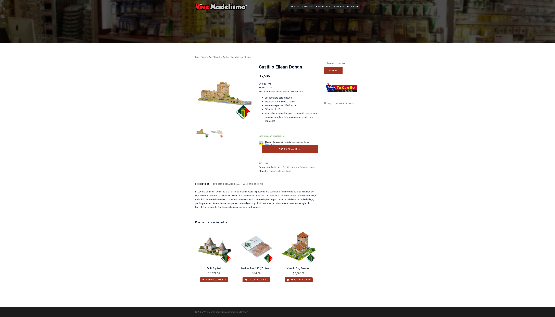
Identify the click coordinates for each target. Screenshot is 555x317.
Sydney (244, 312)
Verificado (287, 171)
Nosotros (308, 6)
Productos (323, 6)
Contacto (354, 6)
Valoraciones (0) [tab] (253, 184)
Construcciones (308, 167)
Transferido (275, 171)
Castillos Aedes (221, 57)
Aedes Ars (207, 57)
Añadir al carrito (289, 149)
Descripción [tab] (202, 184)
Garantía (340, 6)
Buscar (333, 70)
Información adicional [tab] (226, 184)
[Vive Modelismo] (221, 6)
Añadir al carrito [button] (216, 280)
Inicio (296, 6)
